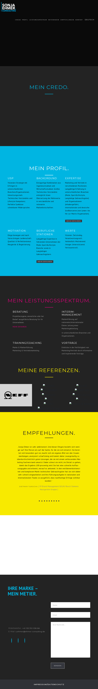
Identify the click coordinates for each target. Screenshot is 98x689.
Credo (18, 20)
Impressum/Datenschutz (49, 669)
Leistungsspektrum (38, 20)
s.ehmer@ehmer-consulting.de (30, 616)
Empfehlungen (67, 20)
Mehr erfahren (73, 221)
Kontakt (79, 20)
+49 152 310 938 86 (31, 613)
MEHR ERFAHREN (20, 327)
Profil (25, 20)
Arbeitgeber (16, 388)
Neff (16, 399)
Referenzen (53, 20)
